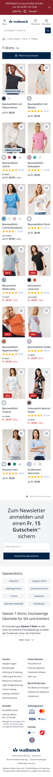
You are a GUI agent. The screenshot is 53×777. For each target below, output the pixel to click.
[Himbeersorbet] (9, 157)
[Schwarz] (3, 98)
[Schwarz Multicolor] (29, 402)
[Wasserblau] (34, 157)
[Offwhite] (9, 98)
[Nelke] (29, 157)
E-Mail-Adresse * (13, 546)
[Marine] (14, 157)
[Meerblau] (29, 464)
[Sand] (34, 464)
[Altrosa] (14, 218)
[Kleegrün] (14, 464)
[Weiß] (29, 98)
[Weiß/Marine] (3, 280)
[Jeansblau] (3, 218)
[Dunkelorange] (34, 280)
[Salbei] (40, 464)
